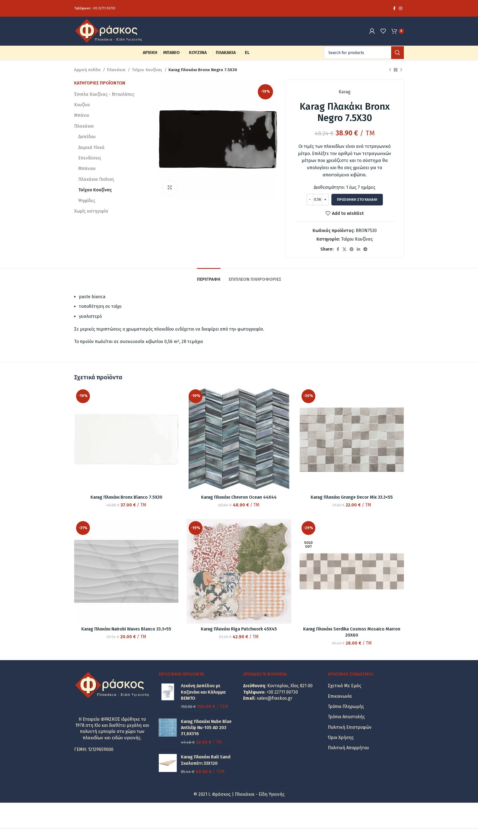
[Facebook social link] (394, 8)
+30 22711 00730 (103, 8)
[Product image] (126, 571)
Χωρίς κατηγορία (91, 211)
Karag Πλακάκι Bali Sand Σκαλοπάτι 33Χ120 (205, 760)
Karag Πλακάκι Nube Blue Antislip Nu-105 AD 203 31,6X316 (206, 728)
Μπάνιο (81, 115)
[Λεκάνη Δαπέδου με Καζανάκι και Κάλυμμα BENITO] (168, 696)
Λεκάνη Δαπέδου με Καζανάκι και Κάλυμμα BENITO (203, 692)
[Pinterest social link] (351, 249)
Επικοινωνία (340, 696)
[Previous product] (390, 70)
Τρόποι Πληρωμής (346, 706)
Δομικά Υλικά (91, 147)
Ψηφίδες (86, 200)
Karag (344, 91)
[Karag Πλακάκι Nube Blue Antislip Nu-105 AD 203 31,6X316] (168, 732)
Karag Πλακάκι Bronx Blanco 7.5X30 (126, 497)
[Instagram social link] (400, 8)
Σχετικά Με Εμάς (344, 685)
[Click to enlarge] (170, 188)
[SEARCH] (397, 52)
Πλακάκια (116, 69)
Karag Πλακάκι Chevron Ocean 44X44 (239, 497)
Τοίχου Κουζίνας (147, 69)
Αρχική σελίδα (88, 69)
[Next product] (401, 70)
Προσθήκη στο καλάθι (357, 199)
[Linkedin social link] (358, 249)
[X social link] (344, 249)
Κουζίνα (82, 104)
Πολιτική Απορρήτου (348, 747)
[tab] (208, 276)
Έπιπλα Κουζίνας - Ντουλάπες (104, 94)
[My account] (372, 31)
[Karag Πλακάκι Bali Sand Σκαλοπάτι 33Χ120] (168, 764)
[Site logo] (108, 30)
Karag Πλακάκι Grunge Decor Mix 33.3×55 (352, 497)
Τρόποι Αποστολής (346, 716)
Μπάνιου (87, 168)
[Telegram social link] (365, 249)
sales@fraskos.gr (274, 698)
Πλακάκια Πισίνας (96, 179)
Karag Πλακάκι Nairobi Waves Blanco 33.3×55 (126, 629)
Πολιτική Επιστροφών (350, 727)
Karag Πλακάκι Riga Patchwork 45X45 (239, 629)
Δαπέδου (87, 136)
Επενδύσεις (89, 158)
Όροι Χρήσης (341, 737)
